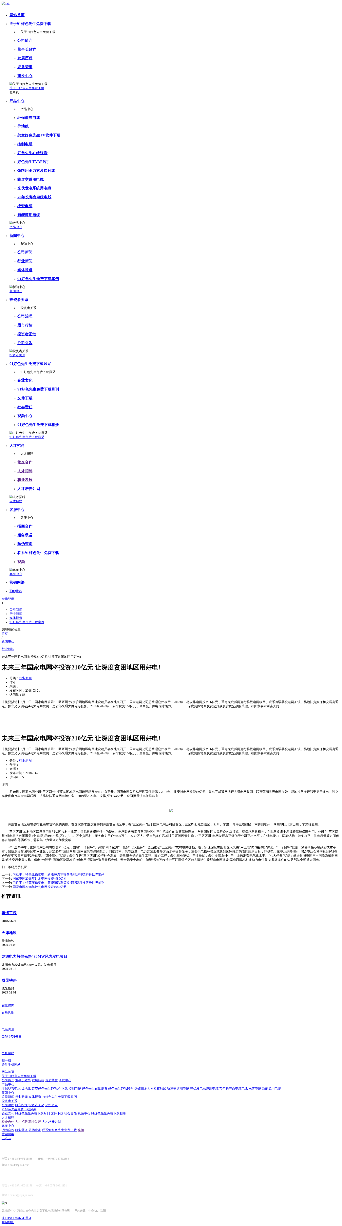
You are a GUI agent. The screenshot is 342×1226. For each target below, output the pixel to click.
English (16, 591)
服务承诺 (24, 535)
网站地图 (8, 1222)
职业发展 (24, 480)
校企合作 (24, 462)
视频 (21, 562)
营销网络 (17, 582)
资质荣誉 (24, 67)
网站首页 (17, 15)
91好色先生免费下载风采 (30, 364)
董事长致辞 (26, 49)
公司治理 (24, 316)
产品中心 (17, 101)
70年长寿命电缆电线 (34, 197)
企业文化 (24, 380)
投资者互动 (26, 334)
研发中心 (24, 76)
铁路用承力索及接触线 (36, 170)
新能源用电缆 (28, 215)
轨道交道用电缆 (30, 179)
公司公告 (24, 343)
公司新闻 (24, 252)
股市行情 (24, 325)
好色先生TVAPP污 (33, 162)
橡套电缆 (24, 206)
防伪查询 (24, 544)
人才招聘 (17, 445)
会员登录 (8, 598)
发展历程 (24, 58)
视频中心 (24, 416)
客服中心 (17, 510)
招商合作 (24, 526)
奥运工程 (9, 913)
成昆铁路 (9, 980)
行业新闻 (24, 261)
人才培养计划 (28, 489)
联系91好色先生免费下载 (38, 553)
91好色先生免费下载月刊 (38, 389)
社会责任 (24, 407)
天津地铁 (9, 933)
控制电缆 (24, 144)
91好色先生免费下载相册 (38, 425)
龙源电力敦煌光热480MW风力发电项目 (34, 956)
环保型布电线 (28, 117)
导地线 (23, 126)
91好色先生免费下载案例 (38, 279)
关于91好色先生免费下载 (30, 24)
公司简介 (24, 40)
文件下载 (24, 398)
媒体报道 (24, 270)
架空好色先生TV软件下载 (38, 135)
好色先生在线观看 (32, 153)
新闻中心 (17, 235)
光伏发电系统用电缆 (34, 188)
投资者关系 (19, 300)
